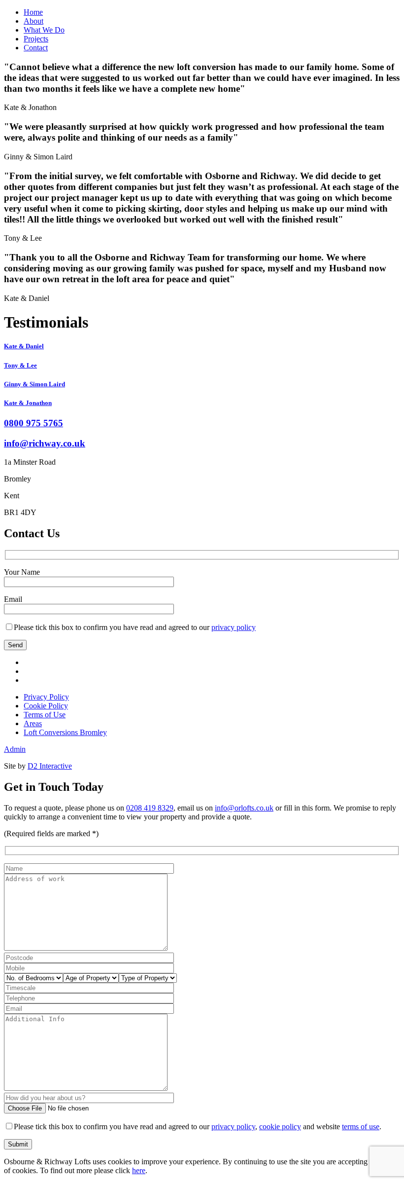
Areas (33, 723)
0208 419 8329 (149, 808)
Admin (15, 749)
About (33, 21)
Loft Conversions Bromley (65, 732)
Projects (36, 39)
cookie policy (280, 1126)
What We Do (44, 30)
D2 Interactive (50, 766)
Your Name (22, 572)
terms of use (360, 1126)
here (138, 1170)
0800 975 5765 (33, 423)
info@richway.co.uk (44, 443)
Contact (36, 47)
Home (33, 12)
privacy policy (233, 627)
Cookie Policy (46, 706)
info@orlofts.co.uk (244, 808)
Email (13, 599)
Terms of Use (45, 714)
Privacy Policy (46, 697)
